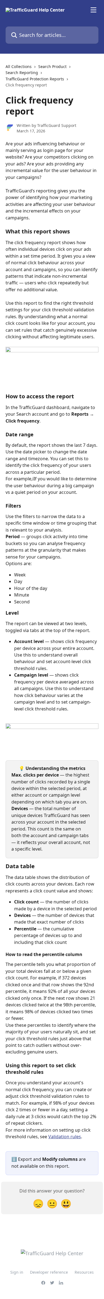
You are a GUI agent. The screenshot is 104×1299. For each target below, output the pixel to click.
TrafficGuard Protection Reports (35, 78)
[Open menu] (93, 10)
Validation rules (64, 1137)
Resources (84, 1272)
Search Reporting (22, 72)
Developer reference (49, 1272)
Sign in (16, 1272)
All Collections (19, 66)
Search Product (52, 66)
